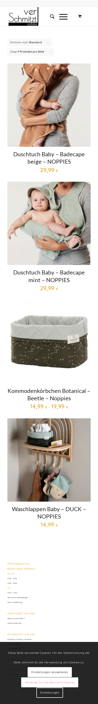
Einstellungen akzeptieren (49, 672)
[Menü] (61, 16)
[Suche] (49, 16)
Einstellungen (49, 692)
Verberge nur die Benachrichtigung (50, 682)
